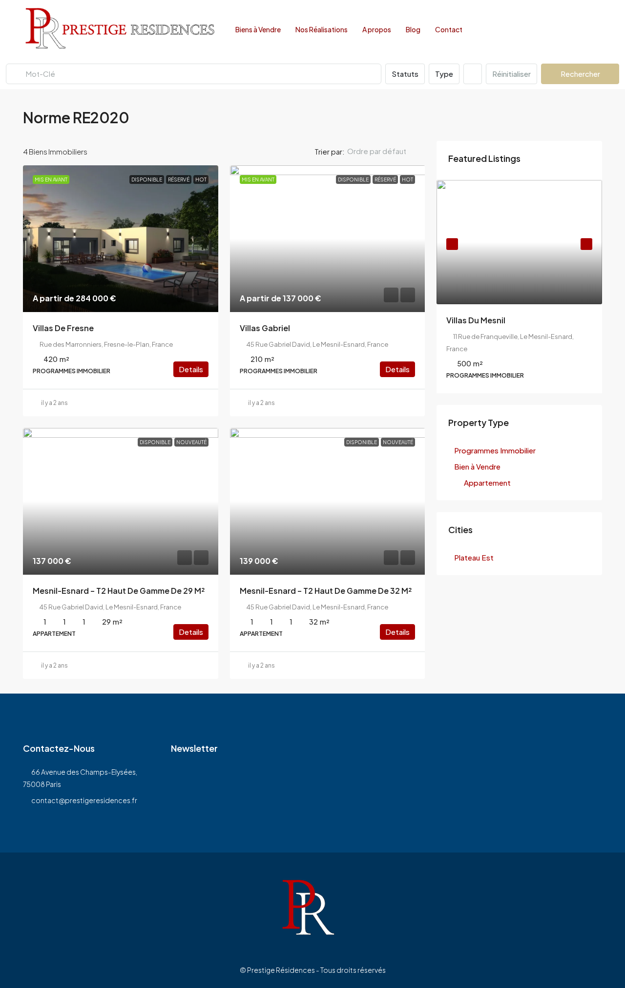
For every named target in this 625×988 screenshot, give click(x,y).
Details (191, 369)
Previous (452, 244)
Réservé (178, 179)
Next (586, 244)
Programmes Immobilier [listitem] (495, 450)
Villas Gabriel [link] (265, 328)
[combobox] (385, 151)
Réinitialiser (511, 73)
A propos (376, 29)
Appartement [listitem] (487, 482)
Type (444, 73)
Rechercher (580, 73)
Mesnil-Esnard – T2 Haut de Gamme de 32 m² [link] (326, 590)
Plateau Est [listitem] (474, 557)
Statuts (405, 73)
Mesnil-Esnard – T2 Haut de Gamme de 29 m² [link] (119, 590)
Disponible (146, 179)
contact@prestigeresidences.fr (84, 800)
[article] (519, 286)
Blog (413, 29)
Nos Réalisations (321, 29)
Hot (201, 179)
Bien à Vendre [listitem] (477, 466)
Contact (448, 29)
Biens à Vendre (258, 29)
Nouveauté (191, 442)
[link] (120, 238)
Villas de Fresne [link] (63, 328)
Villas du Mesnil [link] (475, 320)
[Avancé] (472, 74)
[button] (585, 115)
